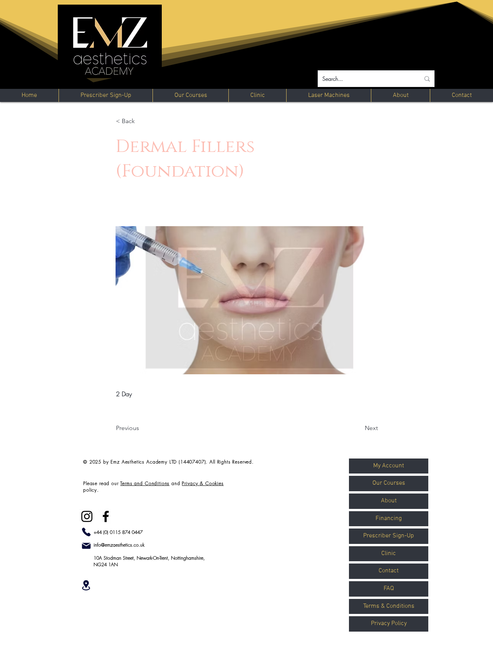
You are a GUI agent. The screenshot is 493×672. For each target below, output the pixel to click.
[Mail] (86, 546)
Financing (389, 518)
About (389, 501)
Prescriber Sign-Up (388, 536)
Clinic (388, 553)
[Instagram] (86, 516)
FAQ (389, 588)
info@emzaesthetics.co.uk (119, 545)
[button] (141, 121)
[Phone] (86, 532)
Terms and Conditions (144, 483)
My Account (388, 466)
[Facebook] (105, 516)
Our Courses (388, 483)
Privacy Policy (389, 623)
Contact (389, 571)
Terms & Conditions (388, 606)
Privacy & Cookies (202, 483)
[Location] (86, 585)
